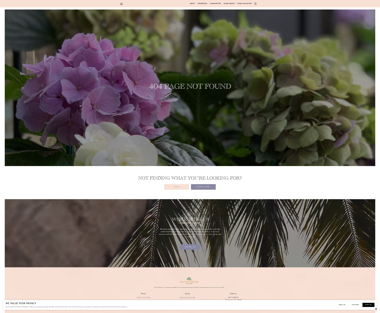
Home (176, 187)
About (192, 3)
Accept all (368, 304)
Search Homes (203, 187)
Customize (355, 304)
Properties (202, 3)
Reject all (342, 304)
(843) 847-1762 (143, 298)
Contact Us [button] (190, 247)
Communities (215, 3)
